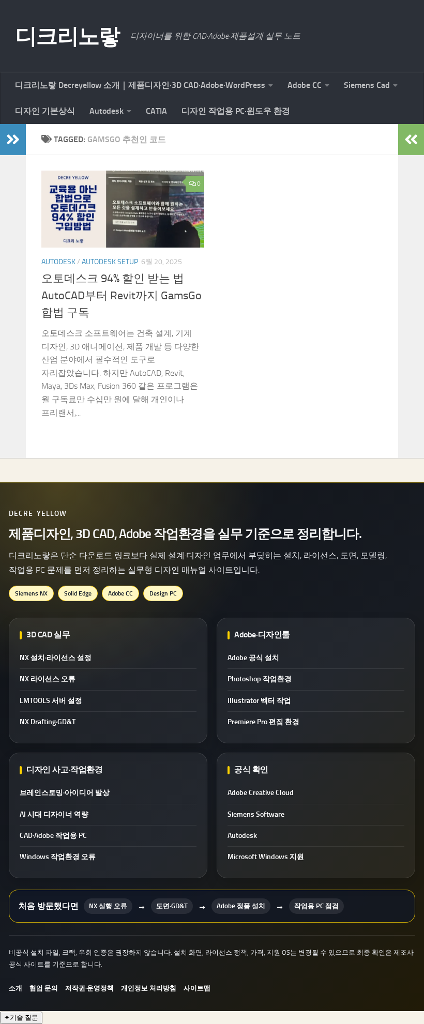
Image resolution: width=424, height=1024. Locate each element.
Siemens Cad (367, 85)
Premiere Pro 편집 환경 (263, 721)
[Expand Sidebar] (13, 139)
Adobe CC (304, 85)
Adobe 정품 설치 (241, 906)
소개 (15, 988)
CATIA (156, 111)
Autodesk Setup (110, 261)
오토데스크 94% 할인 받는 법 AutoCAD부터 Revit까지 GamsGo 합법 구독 (121, 295)
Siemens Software (256, 814)
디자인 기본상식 (45, 111)
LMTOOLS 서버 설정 (51, 700)
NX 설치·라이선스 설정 (56, 657)
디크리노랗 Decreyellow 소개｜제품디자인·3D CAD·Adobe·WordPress (140, 85)
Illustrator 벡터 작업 (259, 700)
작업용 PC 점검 (316, 906)
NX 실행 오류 (108, 906)
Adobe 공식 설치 (253, 657)
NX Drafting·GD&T (47, 721)
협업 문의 (43, 988)
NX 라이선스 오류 (47, 679)
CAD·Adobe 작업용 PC (53, 835)
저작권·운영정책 (89, 988)
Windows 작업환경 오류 (58, 856)
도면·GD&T (172, 906)
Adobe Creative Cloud (261, 792)
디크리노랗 (68, 36)
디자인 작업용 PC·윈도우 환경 (235, 111)
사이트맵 (197, 988)
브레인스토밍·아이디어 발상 (65, 792)
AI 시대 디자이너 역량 (54, 814)
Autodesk (106, 111)
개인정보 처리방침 (148, 988)
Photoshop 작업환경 (260, 679)
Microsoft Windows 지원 (266, 856)
